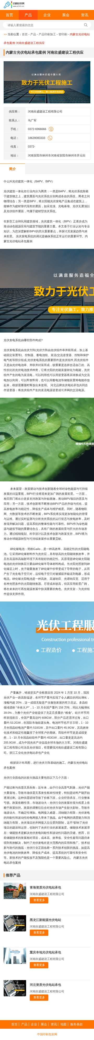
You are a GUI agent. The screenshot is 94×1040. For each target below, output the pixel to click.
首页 (9, 15)
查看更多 (39, 900)
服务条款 (76, 1024)
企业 (47, 15)
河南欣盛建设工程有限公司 (47, 894)
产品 (28, 15)
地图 (63, 1024)
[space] (14, 5)
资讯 (84, 15)
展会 (65, 15)
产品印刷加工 (47, 34)
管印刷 (62, 34)
